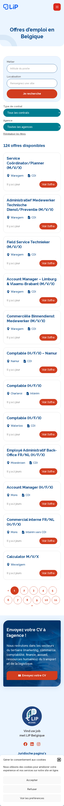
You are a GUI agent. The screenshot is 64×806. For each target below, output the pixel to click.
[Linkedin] (32, 744)
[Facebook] (25, 744)
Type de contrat (12, 106)
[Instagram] (39, 744)
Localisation (14, 76)
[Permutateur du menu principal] (57, 7)
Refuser (32, 789)
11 (55, 600)
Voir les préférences (32, 798)
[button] (59, 759)
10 (46, 600)
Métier (10, 61)
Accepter (32, 780)
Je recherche (32, 93)
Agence (7, 120)
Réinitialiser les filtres (14, 134)
